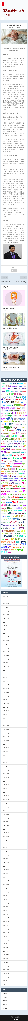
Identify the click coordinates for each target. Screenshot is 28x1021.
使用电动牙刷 (11, 478)
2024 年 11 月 (6, 674)
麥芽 (5, 402)
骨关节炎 (21, 502)
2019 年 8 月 (6, 906)
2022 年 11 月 (6, 762)
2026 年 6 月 (6, 603)
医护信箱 (5, 1000)
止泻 (11, 505)
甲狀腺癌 (16, 452)
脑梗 (4, 516)
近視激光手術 (17, 424)
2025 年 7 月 (6, 644)
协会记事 (5, 1008)
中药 (23, 547)
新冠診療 (21, 469)
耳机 (9, 469)
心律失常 (22, 542)
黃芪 (16, 492)
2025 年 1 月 (6, 666)
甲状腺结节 (15, 391)
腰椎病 (12, 492)
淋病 (16, 386)
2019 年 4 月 (6, 921)
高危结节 (5, 533)
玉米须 (18, 410)
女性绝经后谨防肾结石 (10, 328)
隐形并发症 (13, 508)
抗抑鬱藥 (8, 405)
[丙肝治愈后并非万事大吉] (14, 339)
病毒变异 (19, 458)
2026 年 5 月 (6, 607)
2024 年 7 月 (6, 688)
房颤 (8, 458)
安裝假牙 (8, 388)
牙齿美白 (6, 421)
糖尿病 (9, 418)
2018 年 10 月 (6, 944)
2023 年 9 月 (6, 725)
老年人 (16, 388)
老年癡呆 (21, 549)
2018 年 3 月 (6, 969)
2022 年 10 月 (6, 766)
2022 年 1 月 (6, 799)
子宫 (17, 474)
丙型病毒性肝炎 (9, 397)
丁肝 (17, 542)
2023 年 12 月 (6, 714)
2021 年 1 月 (6, 844)
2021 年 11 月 (6, 807)
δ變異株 (19, 397)
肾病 (3, 452)
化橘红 (13, 450)
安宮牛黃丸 (22, 421)
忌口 (12, 389)
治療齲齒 (17, 483)
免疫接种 (11, 464)
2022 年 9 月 (6, 770)
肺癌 (24, 396)
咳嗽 (7, 436)
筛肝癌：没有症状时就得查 (11, 367)
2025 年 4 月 (6, 655)
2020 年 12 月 (6, 847)
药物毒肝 (20, 492)
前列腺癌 (18, 463)
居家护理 (7, 500)
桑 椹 (20, 522)
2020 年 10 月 (6, 855)
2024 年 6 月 (6, 692)
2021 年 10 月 (6, 810)
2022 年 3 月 (6, 792)
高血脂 (15, 502)
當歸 (20, 436)
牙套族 (7, 464)
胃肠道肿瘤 (9, 502)
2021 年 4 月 (6, 833)
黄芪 (22, 402)
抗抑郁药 (6, 413)
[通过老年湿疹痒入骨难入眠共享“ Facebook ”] (12, 270)
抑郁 (6, 483)
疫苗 (3, 399)
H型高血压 (16, 419)
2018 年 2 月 (6, 973)
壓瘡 (2, 466)
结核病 (22, 536)
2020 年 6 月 (6, 869)
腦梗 (6, 469)
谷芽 (12, 405)
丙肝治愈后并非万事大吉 (10, 348)
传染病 (3, 397)
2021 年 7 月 (6, 821)
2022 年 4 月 (6, 788)
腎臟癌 (10, 461)
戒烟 (16, 513)
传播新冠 (6, 471)
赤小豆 (15, 466)
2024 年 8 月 (6, 685)
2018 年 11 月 (6, 940)
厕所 (12, 550)
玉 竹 (17, 469)
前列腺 (9, 391)
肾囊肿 (20, 386)
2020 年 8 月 (6, 862)
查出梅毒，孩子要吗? (9, 308)
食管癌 (11, 394)
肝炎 (6, 430)
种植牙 (15, 550)
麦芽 (4, 502)
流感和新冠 (16, 439)
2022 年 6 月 (6, 781)
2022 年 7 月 (6, 777)
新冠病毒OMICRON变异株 (11, 525)
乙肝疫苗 (20, 416)
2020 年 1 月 (6, 888)
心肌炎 (10, 528)
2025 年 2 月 (6, 662)
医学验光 (19, 486)
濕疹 (7, 547)
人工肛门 (23, 424)
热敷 (18, 444)
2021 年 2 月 (6, 840)
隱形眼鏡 (17, 533)
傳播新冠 (19, 471)
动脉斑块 (10, 415)
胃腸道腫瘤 (22, 519)
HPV (17, 528)
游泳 (13, 428)
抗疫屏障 (20, 466)
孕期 (14, 461)
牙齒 (5, 492)
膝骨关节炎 (13, 481)
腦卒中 (4, 513)
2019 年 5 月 (6, 918)
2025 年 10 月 (6, 633)
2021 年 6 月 (6, 825)
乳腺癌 (4, 552)
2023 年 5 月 (6, 740)
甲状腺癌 (8, 446)
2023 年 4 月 (6, 744)
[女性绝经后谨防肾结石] (14, 319)
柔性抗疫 (16, 421)
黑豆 (24, 517)
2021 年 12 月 (6, 803)
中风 (11, 546)
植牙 (8, 480)
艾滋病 (17, 427)
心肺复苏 (15, 519)
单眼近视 (12, 500)
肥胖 (22, 489)
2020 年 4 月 (6, 877)
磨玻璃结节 (9, 544)
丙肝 (21, 473)
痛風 (22, 413)
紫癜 (8, 491)
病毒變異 (20, 384)
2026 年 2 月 (6, 618)
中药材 (22, 483)
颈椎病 (15, 383)
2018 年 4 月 (6, 966)
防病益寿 (5, 1004)
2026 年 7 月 (6, 600)
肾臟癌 (24, 539)
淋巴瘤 (12, 542)
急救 (13, 483)
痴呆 (8, 516)
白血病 (7, 549)
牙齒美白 (23, 428)
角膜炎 (14, 455)
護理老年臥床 (19, 450)
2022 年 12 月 (6, 759)
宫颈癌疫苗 (12, 433)
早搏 (15, 397)
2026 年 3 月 (6, 614)
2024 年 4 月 (6, 699)
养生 (24, 463)
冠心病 (6, 497)
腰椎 (14, 400)
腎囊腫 (7, 489)
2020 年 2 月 (6, 884)
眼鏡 (4, 388)
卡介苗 (14, 474)
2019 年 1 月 (6, 932)
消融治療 (3, 508)
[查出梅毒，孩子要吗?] (14, 298)
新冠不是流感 (18, 511)
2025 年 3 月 (6, 659)
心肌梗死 (20, 455)
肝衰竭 (8, 453)
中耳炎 (7, 449)
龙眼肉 (17, 500)
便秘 (3, 488)
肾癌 (24, 505)
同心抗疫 (13, 517)
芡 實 (23, 476)
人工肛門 (15, 447)
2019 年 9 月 (6, 903)
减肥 (2, 424)
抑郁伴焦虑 (21, 441)
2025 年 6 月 (6, 648)
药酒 (22, 430)
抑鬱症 (12, 489)
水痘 (3, 483)
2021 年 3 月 (6, 836)
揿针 (21, 408)
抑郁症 (4, 383)
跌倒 (13, 539)
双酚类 (17, 408)
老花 (3, 539)
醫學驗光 (6, 433)
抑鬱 (16, 430)
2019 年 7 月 (6, 910)
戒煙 (12, 430)
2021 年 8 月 (6, 818)
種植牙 (20, 505)
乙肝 (10, 476)
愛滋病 (17, 404)
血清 (10, 494)
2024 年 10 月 (6, 677)
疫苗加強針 (10, 384)
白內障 (15, 536)
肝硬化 (10, 443)
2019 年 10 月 (6, 899)
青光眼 (23, 394)
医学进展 (5, 997)
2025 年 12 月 (6, 625)
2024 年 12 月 (6, 670)
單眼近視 (8, 474)
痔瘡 (11, 466)
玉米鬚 (20, 391)
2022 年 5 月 (6, 784)
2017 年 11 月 (6, 984)
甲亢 (20, 389)
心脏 (12, 513)
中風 (3, 505)
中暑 (9, 513)
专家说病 (17, 28)
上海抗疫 (23, 481)
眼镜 (24, 486)
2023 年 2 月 (6, 751)
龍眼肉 (9, 552)
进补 (17, 400)
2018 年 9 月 (6, 947)
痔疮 (14, 528)
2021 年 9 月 (6, 814)
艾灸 (2, 430)
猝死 (22, 452)
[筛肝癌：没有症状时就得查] (14, 358)
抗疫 (7, 494)
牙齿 (4, 405)
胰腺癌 (8, 427)
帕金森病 (15, 497)
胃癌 (17, 432)
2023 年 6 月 (6, 736)
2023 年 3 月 (6, 748)
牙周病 (22, 418)
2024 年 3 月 (6, 703)
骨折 (10, 436)
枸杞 (20, 400)
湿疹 (23, 443)
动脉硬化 (4, 479)
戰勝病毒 (14, 471)
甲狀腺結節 (23, 433)
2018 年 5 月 (6, 962)
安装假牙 (3, 441)
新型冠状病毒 (10, 485)
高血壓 (17, 393)
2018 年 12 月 (6, 936)
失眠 (15, 443)
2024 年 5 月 (6, 696)
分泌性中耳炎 (19, 479)
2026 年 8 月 (6, 596)
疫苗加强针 (4, 519)
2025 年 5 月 (6, 651)
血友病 (15, 544)
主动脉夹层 (7, 410)
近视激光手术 (9, 399)
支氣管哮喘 (9, 531)
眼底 (18, 413)
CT (21, 533)
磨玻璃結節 (17, 531)
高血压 (15, 435)
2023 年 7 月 (6, 733)
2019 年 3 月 (6, 925)
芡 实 (21, 410)
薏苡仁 (3, 436)
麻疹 (2, 428)
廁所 (24, 384)
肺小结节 (19, 508)
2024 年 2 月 (6, 707)
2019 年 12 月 (6, 892)
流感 (11, 421)
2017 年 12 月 (6, 980)
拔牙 (12, 452)
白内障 (21, 446)
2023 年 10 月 (6, 722)
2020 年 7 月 (6, 866)
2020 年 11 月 (6, 851)
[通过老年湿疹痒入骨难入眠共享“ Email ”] (15, 270)
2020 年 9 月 (6, 858)
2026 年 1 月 (6, 622)
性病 (8, 508)
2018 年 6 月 (6, 958)
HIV (23, 386)
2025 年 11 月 (6, 629)
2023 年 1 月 (6, 755)
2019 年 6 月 (6, 914)
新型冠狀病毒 (12, 437)
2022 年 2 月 (6, 796)
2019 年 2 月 (6, 929)
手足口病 (17, 489)
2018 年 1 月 (6, 977)
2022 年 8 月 (6, 773)
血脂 (3, 386)
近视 (19, 430)
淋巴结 (16, 441)
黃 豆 (10, 471)
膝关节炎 (6, 394)
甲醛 (19, 494)
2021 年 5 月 (6, 829)
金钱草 (21, 498)
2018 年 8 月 (6, 951)
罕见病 (15, 494)
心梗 (9, 519)
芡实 (15, 416)
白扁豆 (6, 444)
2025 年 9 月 (6, 637)
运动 (6, 424)
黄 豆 (23, 471)
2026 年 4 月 (6, 611)
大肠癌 (7, 466)
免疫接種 (16, 547)
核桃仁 (6, 461)
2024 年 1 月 (6, 711)
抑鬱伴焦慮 (13, 410)
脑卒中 (12, 386)
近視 (10, 430)
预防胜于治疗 (10, 441)
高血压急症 (8, 539)
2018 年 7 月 (6, 955)
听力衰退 (10, 511)
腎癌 (22, 405)
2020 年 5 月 (6, 873)
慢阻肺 (19, 516)
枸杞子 (15, 505)
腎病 (20, 525)
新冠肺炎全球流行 (9, 408)
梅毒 (7, 386)
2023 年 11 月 (6, 718)
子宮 (20, 547)
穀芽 (2, 421)
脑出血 (8, 522)
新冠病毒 (10, 402)
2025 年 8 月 (6, 640)
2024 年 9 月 (6, 681)
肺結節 (19, 476)
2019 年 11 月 (6, 895)
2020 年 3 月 (6, 881)
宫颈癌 (14, 476)
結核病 (9, 455)
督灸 (10, 413)
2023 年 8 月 (6, 729)
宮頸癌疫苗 (21, 513)
